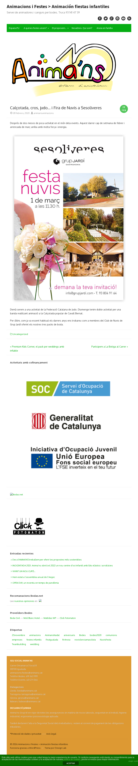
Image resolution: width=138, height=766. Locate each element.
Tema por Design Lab (55, 748)
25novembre (18, 635)
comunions (111, 635)
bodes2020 (95, 635)
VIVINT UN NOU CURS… (24, 571)
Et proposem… (59, 28)
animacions (35, 635)
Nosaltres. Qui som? (82, 28)
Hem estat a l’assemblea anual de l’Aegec (33, 577)
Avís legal (51, 733)
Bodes (82, 635)
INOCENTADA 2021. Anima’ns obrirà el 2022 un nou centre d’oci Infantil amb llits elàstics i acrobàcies (62, 565)
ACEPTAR (70, 763)
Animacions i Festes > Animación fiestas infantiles (58, 6)
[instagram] (117, 18)
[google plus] (112, 18)
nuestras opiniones (24, 601)
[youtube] (123, 18)
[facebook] (100, 18)
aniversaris (69, 635)
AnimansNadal (52, 635)
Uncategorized (20, 334)
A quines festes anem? (35, 28)
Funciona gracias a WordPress (25, 748)
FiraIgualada (52, 639)
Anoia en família (105, 28)
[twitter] (106, 18)
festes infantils (34, 639)
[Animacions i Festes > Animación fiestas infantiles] (69, 67)
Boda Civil (15, 618)
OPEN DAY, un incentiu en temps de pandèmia (35, 582)
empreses (17, 639)
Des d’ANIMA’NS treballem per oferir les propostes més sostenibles (47, 559)
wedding (34, 644)
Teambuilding (19, 644)
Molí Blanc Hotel (32, 618)
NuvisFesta (105, 639)
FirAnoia (66, 639)
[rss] (129, 18)
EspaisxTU (14, 28)
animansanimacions (43, 113)
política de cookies (71, 759)
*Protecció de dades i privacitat (25, 733)
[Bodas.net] (16, 494)
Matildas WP (50, 618)
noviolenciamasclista (85, 639)
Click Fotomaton (68, 618)
